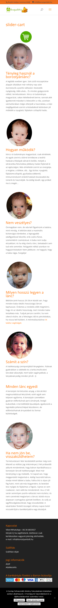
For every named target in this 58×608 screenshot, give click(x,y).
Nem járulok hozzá (35, 600)
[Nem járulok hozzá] (54, 598)
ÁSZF (8, 564)
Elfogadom (19, 600)
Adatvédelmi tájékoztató (29, 604)
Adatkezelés (11, 567)
